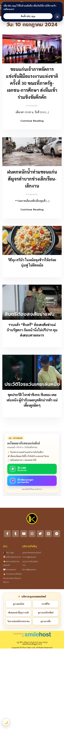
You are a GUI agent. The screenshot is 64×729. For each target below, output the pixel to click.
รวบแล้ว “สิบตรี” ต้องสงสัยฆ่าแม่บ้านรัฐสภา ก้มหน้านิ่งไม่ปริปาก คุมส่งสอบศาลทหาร (32, 329)
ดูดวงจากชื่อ (46, 621)
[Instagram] (32, 533)
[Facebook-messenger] (56, 533)
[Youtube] (23, 533)
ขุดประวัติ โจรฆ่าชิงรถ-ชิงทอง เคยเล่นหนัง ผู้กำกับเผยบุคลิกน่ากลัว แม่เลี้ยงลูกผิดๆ (32, 399)
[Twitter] (40, 533)
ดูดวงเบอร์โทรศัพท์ (45, 612)
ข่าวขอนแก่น (32, 105)
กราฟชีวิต (46, 604)
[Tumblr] (15, 533)
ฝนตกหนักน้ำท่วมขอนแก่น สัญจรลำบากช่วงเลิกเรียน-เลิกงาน (32, 178)
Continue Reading (32, 120)
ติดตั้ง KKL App (28, 16)
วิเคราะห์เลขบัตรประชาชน (18, 621)
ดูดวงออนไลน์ (18, 604)
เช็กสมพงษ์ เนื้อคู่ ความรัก (18, 612)
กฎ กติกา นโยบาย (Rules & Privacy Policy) (32, 642)
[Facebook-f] (7, 533)
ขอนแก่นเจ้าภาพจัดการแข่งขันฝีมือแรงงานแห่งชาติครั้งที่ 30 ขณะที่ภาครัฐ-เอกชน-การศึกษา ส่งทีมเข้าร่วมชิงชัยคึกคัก (32, 83)
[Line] (48, 533)
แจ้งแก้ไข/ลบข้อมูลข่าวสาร (32, 644)
